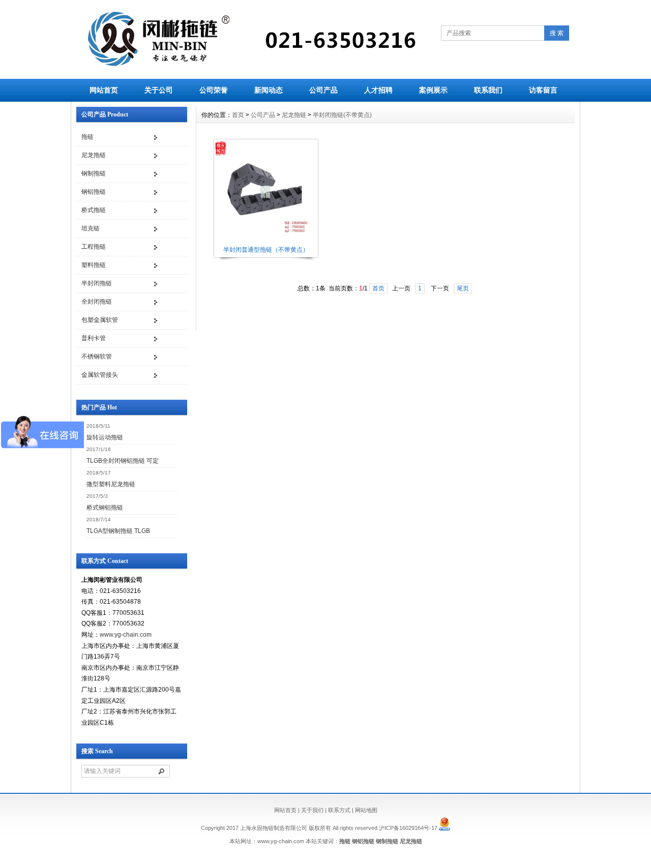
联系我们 (488, 90)
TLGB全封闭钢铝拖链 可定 (122, 460)
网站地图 (366, 810)
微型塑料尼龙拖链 (110, 484)
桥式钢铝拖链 (104, 507)
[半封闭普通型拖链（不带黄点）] (265, 241)
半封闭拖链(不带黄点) (342, 114)
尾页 (463, 288)
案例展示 (433, 90)
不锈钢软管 (96, 356)
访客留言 (543, 90)
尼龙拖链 (93, 155)
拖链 (87, 136)
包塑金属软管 (99, 319)
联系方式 (339, 810)
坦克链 (90, 228)
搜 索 (557, 33)
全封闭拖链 (96, 301)
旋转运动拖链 (104, 437)
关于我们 (312, 810)
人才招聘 (378, 90)
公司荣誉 (213, 90)
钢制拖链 (93, 173)
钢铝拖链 (93, 191)
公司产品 (323, 90)
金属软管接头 (99, 374)
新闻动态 (268, 90)
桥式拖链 (93, 210)
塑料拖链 (93, 265)
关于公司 (158, 90)
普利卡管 (93, 338)
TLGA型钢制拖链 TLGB (118, 530)
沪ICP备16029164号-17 (408, 828)
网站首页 (104, 90)
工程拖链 (93, 246)
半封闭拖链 (96, 283)
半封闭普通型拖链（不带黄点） (266, 249)
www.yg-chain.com (126, 634)
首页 (238, 114)
